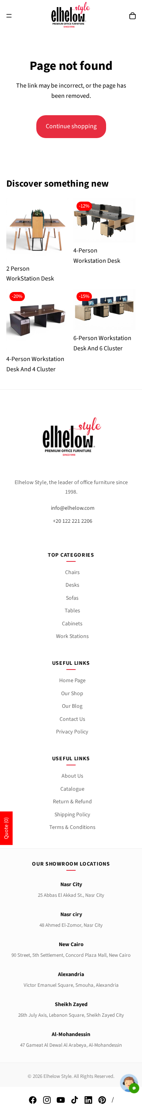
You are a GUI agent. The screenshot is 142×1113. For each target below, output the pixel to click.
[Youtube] (60, 1100)
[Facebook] (32, 1100)
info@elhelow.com (73, 508)
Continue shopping (71, 126)
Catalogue (72, 789)
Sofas (72, 598)
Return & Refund (72, 802)
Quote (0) (6, 828)
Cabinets (72, 624)
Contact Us (72, 719)
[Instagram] (47, 1100)
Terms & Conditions (72, 827)
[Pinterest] (102, 1100)
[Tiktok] (74, 1100)
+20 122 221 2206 (72, 521)
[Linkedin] (88, 1100)
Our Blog (72, 706)
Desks (72, 585)
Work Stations (72, 636)
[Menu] (9, 16)
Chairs (72, 572)
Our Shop (72, 694)
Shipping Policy (72, 815)
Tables (72, 611)
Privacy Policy (72, 732)
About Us (72, 776)
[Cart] (132, 15)
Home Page (72, 681)
